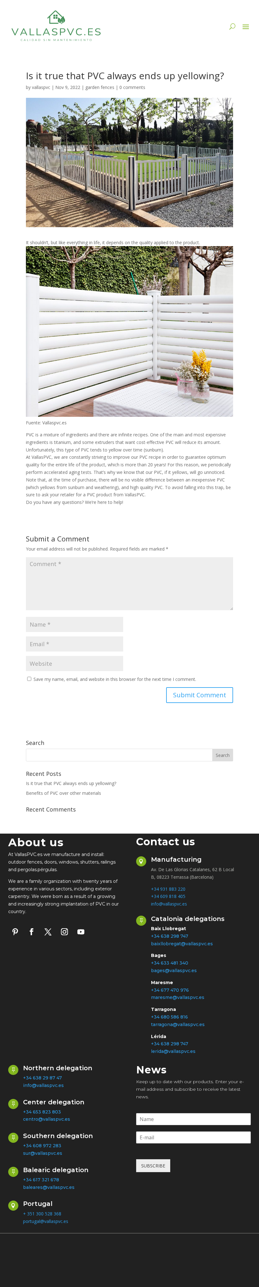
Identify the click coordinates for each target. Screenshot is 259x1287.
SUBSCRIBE (153, 1166)
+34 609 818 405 (168, 896)
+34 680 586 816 (169, 1017)
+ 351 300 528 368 (42, 1214)
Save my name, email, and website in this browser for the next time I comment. (114, 679)
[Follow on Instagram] (64, 932)
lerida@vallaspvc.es (173, 1051)
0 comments (132, 87)
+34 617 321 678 (41, 1180)
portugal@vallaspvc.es (45, 1221)
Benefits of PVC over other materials (63, 793)
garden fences (99, 87)
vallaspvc (41, 87)
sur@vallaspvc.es (42, 1153)
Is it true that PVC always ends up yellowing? (71, 783)
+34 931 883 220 (168, 889)
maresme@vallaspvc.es (177, 997)
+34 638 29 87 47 (42, 1078)
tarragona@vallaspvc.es (178, 1024)
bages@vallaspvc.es (174, 970)
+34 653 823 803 (42, 1112)
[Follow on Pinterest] (15, 932)
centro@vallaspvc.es (46, 1119)
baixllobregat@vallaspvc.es (182, 944)
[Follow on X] (48, 932)
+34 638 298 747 (169, 1044)
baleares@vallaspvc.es (49, 1187)
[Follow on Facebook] (32, 932)
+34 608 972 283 (42, 1145)
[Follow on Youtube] (81, 932)
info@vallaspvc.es (169, 904)
